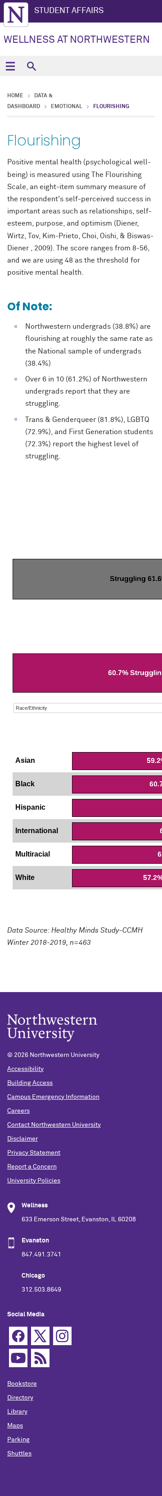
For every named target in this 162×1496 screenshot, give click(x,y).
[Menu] (10, 66)
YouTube (18, 1358)
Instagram (62, 1336)
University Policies (33, 1181)
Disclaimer (22, 1139)
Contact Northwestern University (54, 1125)
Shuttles (19, 1454)
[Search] (31, 66)
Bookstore (22, 1384)
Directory (20, 1398)
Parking (18, 1440)
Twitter (40, 1336)
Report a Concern (32, 1167)
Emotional (66, 106)
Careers (18, 1111)
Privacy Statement (33, 1153)
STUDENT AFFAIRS (69, 11)
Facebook (18, 1336)
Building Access (30, 1083)
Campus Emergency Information (53, 1097)
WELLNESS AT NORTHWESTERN (77, 40)
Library (17, 1412)
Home (15, 96)
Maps (15, 1426)
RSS (40, 1358)
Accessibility (25, 1069)
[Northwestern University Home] (16, 14)
